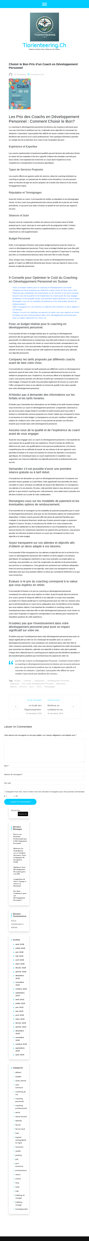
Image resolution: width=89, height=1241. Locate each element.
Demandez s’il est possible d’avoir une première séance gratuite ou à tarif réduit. (46, 298)
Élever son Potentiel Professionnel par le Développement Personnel (20, 838)
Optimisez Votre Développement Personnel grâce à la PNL (19, 870)
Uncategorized (21, 1209)
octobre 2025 (21, 989)
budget (17, 681)
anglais (18, 1076)
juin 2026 (20, 952)
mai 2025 (19, 1011)
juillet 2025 (20, 1003)
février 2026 (21, 968)
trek (17, 1191)
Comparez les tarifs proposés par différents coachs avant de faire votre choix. (45, 290)
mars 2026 (20, 964)
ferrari (18, 1125)
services (23, 687)
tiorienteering (21, 74)
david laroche (21, 1116)
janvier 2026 (21, 972)
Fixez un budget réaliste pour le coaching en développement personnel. (42, 287)
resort (18, 1174)
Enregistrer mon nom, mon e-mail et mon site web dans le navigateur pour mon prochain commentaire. (45, 792)
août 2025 (20, 999)
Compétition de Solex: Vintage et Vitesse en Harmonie (19, 882)
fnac (17, 1133)
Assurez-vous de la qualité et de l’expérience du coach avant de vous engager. (45, 296)
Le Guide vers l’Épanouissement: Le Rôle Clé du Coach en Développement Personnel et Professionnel (33, 708)
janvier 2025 (21, 1027)
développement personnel (58, 681)
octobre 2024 (21, 1044)
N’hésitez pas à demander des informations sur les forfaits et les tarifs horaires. (46, 293)
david (17, 1112)
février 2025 (21, 1023)
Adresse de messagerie (13, 774)
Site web (7, 783)
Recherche (23, 814)
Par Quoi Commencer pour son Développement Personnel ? (20, 895)
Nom (6, 766)
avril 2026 (20, 960)
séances (13, 687)
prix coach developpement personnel (37, 684)
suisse (18, 1179)
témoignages (49, 687)
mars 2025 (20, 1019)
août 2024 (20, 1055)
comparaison (39, 681)
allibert (18, 1072)
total (17, 1187)
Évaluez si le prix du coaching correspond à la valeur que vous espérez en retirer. (46, 312)
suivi (32, 687)
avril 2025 (20, 1015)
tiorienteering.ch (44, 45)
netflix (18, 1151)
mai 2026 (19, 956)
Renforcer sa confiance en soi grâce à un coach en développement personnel (57, 708)
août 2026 (20, 944)
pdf (16, 1159)
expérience (14, 684)
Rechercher (15, 810)
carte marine (20, 1081)
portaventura (21, 1170)
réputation (60, 684)
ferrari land (20, 1129)
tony (17, 1183)
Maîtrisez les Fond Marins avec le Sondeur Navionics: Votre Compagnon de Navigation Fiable (19, 855)
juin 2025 (20, 1007)
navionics (19, 1147)
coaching (27, 681)
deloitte (18, 1121)
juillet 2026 (20, 948)
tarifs (39, 687)
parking (18, 1155)
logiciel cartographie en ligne (20, 1140)
